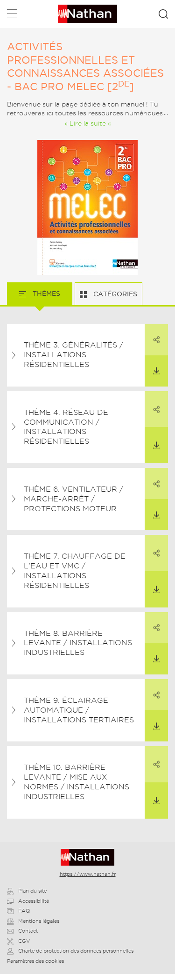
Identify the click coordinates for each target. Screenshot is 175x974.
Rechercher (163, 14)
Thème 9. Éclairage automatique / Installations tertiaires (79, 710)
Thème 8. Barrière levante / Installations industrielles (78, 643)
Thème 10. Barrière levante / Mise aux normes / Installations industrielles (76, 781)
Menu (12, 15)
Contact (28, 931)
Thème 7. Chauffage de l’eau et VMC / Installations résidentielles (75, 570)
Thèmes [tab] (45, 293)
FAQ (24, 911)
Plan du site (32, 891)
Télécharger (156, 371)
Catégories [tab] (114, 294)
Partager (156, 339)
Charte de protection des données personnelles (75, 951)
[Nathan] (87, 857)
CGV (24, 941)
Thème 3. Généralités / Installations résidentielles (73, 354)
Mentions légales (38, 921)
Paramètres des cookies (35, 961)
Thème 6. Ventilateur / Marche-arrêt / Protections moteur (73, 499)
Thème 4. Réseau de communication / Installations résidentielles (66, 426)
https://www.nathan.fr (88, 874)
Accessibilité (33, 901)
